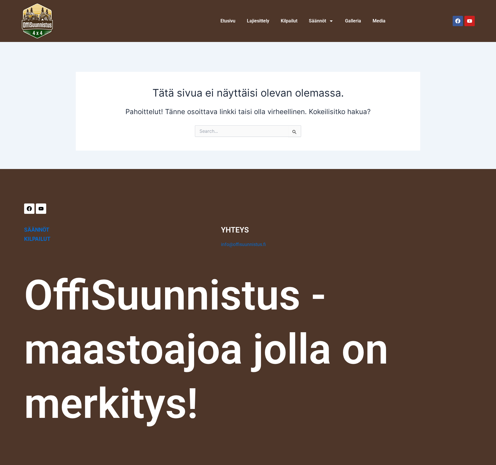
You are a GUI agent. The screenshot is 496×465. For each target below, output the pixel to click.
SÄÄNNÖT (36, 229)
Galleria (353, 21)
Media (379, 21)
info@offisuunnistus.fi (243, 244)
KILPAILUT (37, 239)
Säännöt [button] (317, 21)
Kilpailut (289, 21)
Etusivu (227, 21)
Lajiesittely (258, 21)
